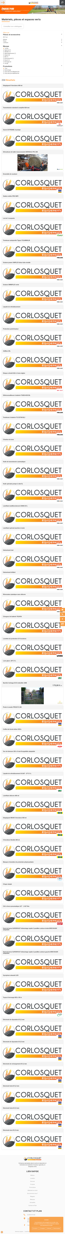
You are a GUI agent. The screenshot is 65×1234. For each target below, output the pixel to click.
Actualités (32, 1202)
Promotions (32, 1187)
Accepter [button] (42, 1228)
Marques (32, 1199)
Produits (32, 1184)
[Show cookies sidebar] (2, 1232)
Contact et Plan (32, 1205)
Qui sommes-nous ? (32, 1193)
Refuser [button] (49, 1228)
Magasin (32, 1196)
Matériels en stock (32, 1190)
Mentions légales (19, 1231)
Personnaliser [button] (56, 1228)
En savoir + (35, 1228)
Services (32, 1181)
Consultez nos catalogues (12, 26)
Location (32, 1178)
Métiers (32, 1175)
